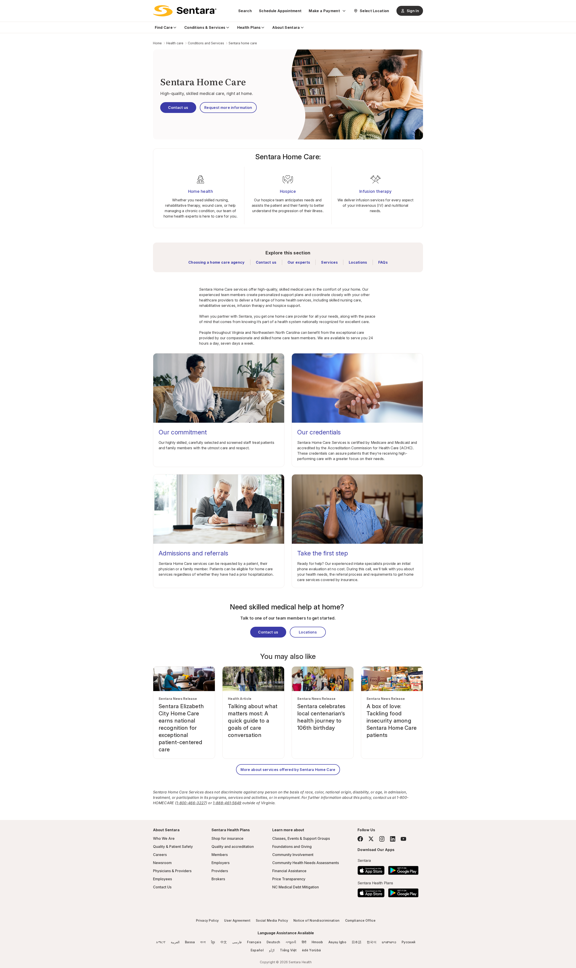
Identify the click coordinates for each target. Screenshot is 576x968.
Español (257, 950)
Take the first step (322, 553)
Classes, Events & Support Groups (301, 838)
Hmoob (317, 942)
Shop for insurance (227, 838)
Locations (358, 262)
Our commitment (183, 432)
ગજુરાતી (291, 942)
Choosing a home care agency (216, 262)
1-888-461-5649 (227, 803)
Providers (220, 871)
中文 (223, 942)
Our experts (299, 262)
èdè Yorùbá (311, 950)
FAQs (383, 262)
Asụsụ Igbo (337, 942)
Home (157, 43)
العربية (175, 942)
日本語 (356, 942)
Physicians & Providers (172, 871)
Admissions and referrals (193, 553)
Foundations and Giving (292, 846)
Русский (408, 942)
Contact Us (162, 887)
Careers (160, 854)
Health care (174, 43)
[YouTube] (403, 839)
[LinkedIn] (392, 838)
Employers (221, 862)
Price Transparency (288, 879)
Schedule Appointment (280, 11)
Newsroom (162, 862)
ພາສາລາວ (389, 942)
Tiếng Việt (288, 950)
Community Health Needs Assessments (305, 862)
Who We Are (164, 838)
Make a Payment (324, 11)
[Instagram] (382, 838)
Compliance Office (360, 920)
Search (245, 11)
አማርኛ (160, 942)
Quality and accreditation (233, 846)
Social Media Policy (272, 920)
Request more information (228, 107)
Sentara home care (243, 43)
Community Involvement (292, 854)
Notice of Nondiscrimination (316, 920)
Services (329, 262)
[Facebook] (360, 839)
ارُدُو (271, 950)
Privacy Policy (207, 920)
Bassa (190, 942)
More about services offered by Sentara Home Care (288, 769)
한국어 (371, 942)
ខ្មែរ (213, 942)
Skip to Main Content (7, 6)
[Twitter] (371, 839)
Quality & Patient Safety (173, 846)
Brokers (218, 879)
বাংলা (203, 942)
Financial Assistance (289, 871)
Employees (162, 879)
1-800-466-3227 (191, 803)
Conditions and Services (206, 43)
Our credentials (319, 432)
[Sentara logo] (184, 10)
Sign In (413, 11)
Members (220, 854)
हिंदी (304, 942)
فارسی (237, 942)
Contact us (178, 107)
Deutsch (273, 942)
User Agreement (237, 920)
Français (254, 942)
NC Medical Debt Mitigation (295, 887)
